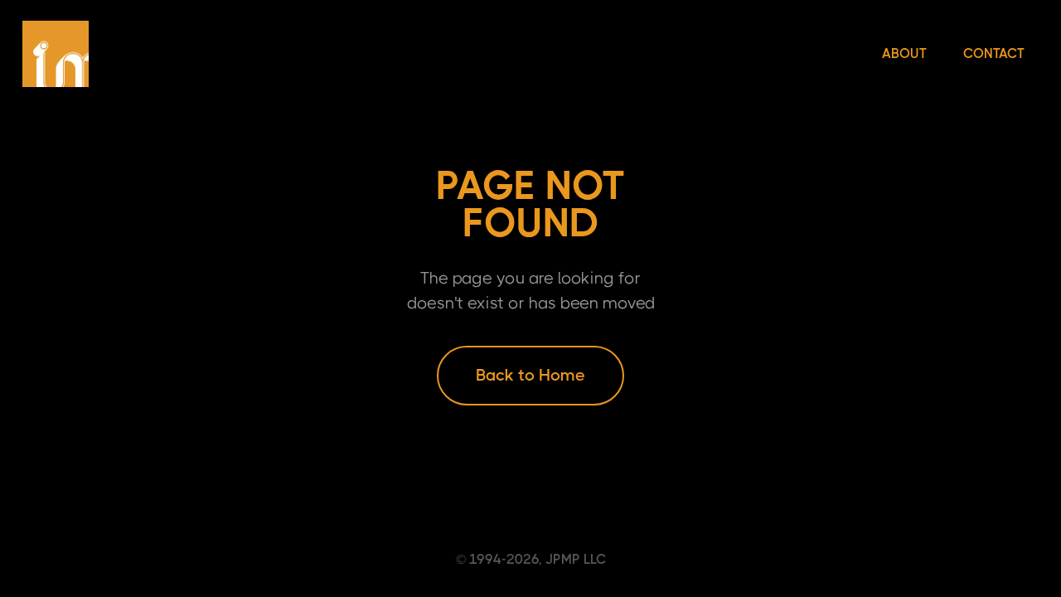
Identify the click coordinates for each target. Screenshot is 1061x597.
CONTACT (994, 53)
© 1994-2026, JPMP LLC (531, 559)
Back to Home (530, 375)
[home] (55, 53)
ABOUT (904, 53)
